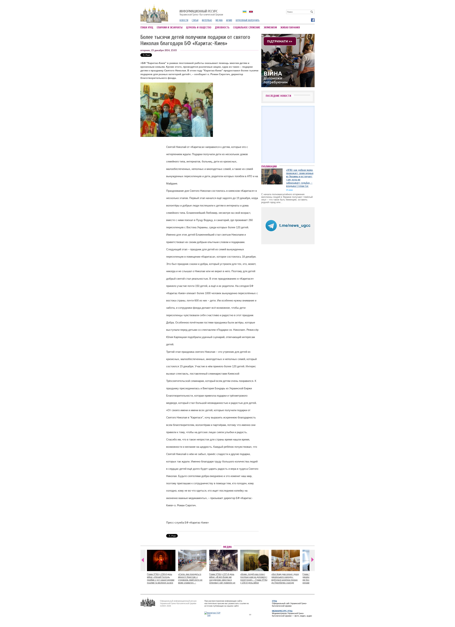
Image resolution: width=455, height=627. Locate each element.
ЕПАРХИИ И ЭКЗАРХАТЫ (170, 27)
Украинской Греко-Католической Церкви (201, 13)
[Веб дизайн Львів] (250, 614)
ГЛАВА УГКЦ (146, 27)
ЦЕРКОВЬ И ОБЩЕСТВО (198, 27)
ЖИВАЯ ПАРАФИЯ (290, 27)
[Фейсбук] (313, 20)
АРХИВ (229, 20)
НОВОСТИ (184, 20)
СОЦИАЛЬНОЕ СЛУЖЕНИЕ (246, 27)
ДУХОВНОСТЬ (222, 27)
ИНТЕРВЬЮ (207, 20)
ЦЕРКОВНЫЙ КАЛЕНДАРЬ (247, 20)
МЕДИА (219, 20)
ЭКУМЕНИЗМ (270, 27)
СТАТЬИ (195, 20)
